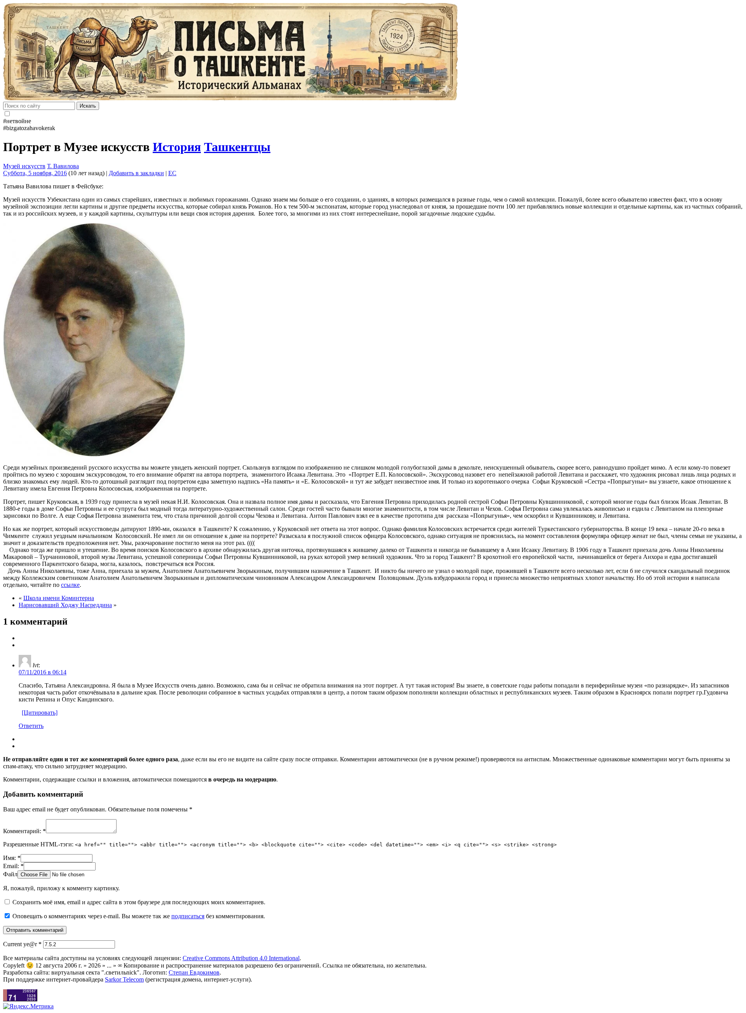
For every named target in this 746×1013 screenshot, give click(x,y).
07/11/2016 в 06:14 (42, 672)
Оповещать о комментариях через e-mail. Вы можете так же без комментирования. (138, 916)
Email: (13, 866)
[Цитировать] (40, 712)
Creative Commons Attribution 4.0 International (241, 958)
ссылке (70, 584)
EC (172, 173)
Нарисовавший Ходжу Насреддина (65, 605)
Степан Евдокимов (194, 972)
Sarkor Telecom (124, 979)
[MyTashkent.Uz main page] (373, 52)
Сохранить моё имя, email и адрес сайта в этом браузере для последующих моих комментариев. (138, 902)
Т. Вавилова (63, 166)
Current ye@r (22, 944)
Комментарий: (24, 831)
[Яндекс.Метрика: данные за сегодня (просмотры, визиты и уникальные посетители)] (28, 1006)
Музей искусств (24, 166)
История (177, 147)
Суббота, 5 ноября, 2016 (35, 173)
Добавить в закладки (136, 173)
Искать (88, 106)
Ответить (31, 725)
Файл (10, 874)
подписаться (187, 916)
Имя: (12, 858)
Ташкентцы (237, 147)
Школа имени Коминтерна (58, 598)
